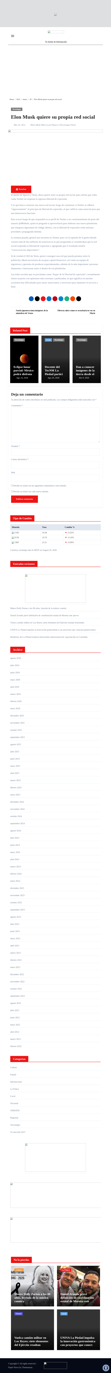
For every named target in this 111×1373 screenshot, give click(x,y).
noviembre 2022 (17, 981)
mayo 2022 (15, 1025)
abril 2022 (14, 1032)
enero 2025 (15, 795)
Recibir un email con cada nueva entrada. (31, 491)
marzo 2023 (15, 953)
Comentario (17, 405)
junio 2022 (15, 1017)
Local (48, 340)
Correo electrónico (20, 459)
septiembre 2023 (17, 910)
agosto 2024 (15, 830)
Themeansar (27, 1367)
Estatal (13, 1074)
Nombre (15, 446)
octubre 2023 (16, 902)
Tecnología (16, 109)
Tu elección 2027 (17, 1132)
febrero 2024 (16, 874)
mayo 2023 (15, 938)
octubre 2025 (16, 730)
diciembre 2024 (17, 802)
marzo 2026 (15, 694)
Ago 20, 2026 (53, 378)
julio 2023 (14, 924)
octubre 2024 (16, 816)
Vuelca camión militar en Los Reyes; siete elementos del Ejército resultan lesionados (47, 622)
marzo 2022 (15, 1039)
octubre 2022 (16, 989)
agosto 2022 (15, 1003)
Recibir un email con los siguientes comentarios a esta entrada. (39, 486)
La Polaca (14, 1089)
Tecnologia (65, 125)
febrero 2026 (16, 701)
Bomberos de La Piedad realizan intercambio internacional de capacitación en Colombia (49, 637)
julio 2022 (14, 1010)
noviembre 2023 (17, 895)
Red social (46, 125)
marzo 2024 (15, 866)
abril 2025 (14, 773)
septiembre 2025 (17, 737)
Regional (14, 1118)
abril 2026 (14, 687)
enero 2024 (15, 881)
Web (13, 472)
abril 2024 (14, 859)
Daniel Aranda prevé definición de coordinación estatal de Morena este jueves (44, 615)
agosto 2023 (15, 917)
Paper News (13, 1367)
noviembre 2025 (17, 723)
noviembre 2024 (17, 809)
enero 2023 (15, 967)
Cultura (13, 1067)
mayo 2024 (15, 852)
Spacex (56, 125)
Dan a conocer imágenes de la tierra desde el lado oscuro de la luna (85, 374)
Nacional (14, 1103)
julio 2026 (14, 665)
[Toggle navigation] (12, 36)
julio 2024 (14, 838)
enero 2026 (15, 708)
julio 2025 (14, 751)
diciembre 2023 (17, 888)
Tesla (73, 125)
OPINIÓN (14, 1110)
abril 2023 (14, 945)
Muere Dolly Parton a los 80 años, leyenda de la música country (38, 608)
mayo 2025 (15, 766)
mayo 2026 (15, 680)
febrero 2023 (16, 960)
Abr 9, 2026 (84, 378)
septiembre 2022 (17, 996)
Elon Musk (36, 125)
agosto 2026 (15, 658)
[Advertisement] (56, 69)
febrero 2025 (16, 787)
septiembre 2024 (17, 823)
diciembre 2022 (17, 974)
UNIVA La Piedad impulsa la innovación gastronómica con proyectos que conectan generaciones (53, 630)
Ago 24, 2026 (22, 378)
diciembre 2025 (17, 716)
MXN (36, 550)
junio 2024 (15, 845)
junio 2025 (15, 759)
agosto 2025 (15, 744)
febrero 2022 (16, 1046)
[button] (106, 1368)
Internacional (16, 1082)
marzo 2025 (15, 780)
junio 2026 (15, 672)
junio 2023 (15, 931)
